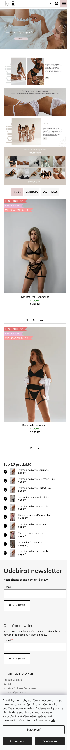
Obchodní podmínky (15, 692)
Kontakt (8, 684)
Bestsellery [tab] (32, 192)
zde (53, 720)
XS (41, 320)
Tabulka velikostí (13, 680)
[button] (5, 29)
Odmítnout (17, 741)
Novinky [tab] (16, 192)
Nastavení (33, 730)
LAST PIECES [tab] (50, 192)
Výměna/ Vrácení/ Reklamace (20, 688)
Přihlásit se (16, 605)
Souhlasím (50, 741)
